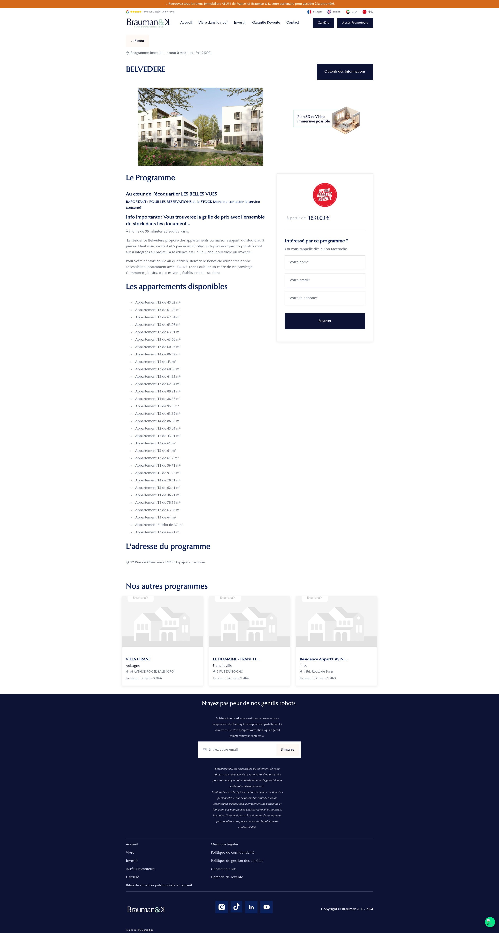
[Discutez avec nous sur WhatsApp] (490, 922)
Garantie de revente (227, 877)
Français (317, 12)
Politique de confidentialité (233, 853)
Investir (240, 23)
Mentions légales (224, 844)
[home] (149, 23)
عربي (354, 12)
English (337, 12)
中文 (370, 12)
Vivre (130, 853)
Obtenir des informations (344, 72)
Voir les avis (168, 12)
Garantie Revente (266, 23)
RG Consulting (145, 930)
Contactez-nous (223, 869)
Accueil (186, 23)
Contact (292, 23)
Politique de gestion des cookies (237, 861)
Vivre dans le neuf (213, 23)
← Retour (137, 41)
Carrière (323, 22)
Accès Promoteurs (355, 22)
